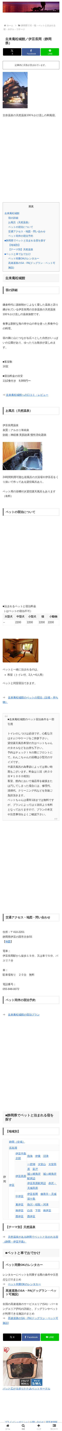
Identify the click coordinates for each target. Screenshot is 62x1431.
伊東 (38, 1156)
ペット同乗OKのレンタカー (23, 258)
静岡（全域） (17, 1141)
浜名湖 (13, 1147)
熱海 (30, 1156)
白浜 (30, 1210)
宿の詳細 (13, 217)
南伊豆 (19, 1210)
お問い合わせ (37, 1422)
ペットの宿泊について (20, 227)
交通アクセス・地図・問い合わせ (26, 231)
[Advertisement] (31, 158)
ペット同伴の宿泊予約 (20, 235)
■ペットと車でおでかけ (17, 254)
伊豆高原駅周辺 (36, 1183)
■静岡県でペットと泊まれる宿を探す (25, 240)
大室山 (42, 1164)
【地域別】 (14, 245)
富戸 (35, 1169)
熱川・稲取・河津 (37, 1204)
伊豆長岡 (32, 1194)
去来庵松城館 (11, 213)
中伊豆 (19, 1196)
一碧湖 (31, 1164)
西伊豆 (19, 1216)
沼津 (45, 1156)
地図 (8, 941)
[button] (55, 801)
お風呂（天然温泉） (19, 222)
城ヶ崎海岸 (34, 1173)
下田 (38, 1210)
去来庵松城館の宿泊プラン (24, 1014)
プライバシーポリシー (16, 1422)
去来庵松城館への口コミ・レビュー (27, 395)
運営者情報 (51, 1422)
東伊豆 (19, 1204)
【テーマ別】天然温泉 (20, 249)
